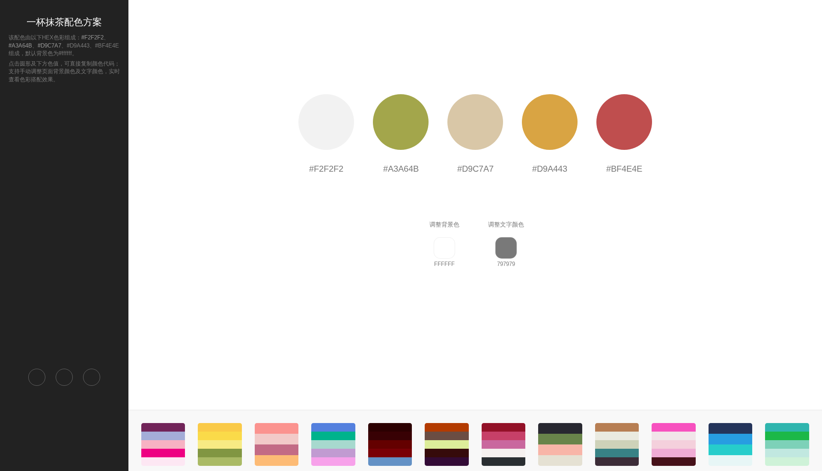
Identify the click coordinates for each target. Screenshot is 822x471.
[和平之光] (787, 444)
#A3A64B (20, 45)
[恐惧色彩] (390, 444)
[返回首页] (36, 377)
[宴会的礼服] (503, 444)
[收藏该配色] (91, 377)
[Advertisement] (64, 225)
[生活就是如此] (617, 444)
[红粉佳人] (163, 444)
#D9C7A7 (49, 45)
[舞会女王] (673, 444)
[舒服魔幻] (333, 444)
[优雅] (446, 444)
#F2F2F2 (92, 37)
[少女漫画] (219, 444)
